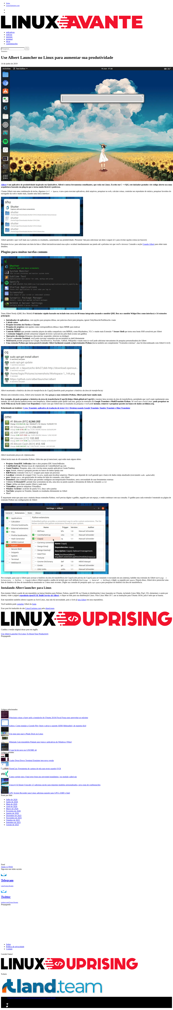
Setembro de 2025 (13, 822)
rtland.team (49, 608)
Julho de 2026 (11, 799)
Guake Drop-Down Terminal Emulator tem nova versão (31, 760)
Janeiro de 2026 (12, 813)
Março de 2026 (12, 809)
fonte (34, 604)
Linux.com (13, 5)
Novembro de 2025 (14, 818)
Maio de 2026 (11, 804)
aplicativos (10, 32)
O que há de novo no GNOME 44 (23, 750)
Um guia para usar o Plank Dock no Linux (26, 734)
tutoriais (9, 37)
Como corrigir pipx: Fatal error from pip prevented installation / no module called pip (43, 777)
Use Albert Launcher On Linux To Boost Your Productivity (25, 634)
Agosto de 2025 (12, 825)
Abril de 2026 (11, 806)
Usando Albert (148, 244)
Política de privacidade (15, 947)
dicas (8, 41)
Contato (9, 949)
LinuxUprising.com (33, 608)
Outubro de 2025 (13, 820)
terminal (9, 39)
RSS (11, 867)
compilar (20, 604)
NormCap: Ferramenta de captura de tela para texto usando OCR (35, 769)
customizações (12, 44)
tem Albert (82, 600)
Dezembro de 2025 (13, 815)
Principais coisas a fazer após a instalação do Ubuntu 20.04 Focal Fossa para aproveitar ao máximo (48, 718)
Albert (4, 185)
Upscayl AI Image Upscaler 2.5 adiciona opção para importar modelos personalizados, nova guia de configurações (54, 785)
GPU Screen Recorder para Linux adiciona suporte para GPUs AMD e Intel (39, 793)
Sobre (8, 3)
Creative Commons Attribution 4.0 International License (26, 998)
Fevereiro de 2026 (13, 811)
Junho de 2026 (12, 802)
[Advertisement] (77, 655)
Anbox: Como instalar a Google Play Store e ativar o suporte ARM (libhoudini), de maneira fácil (47, 726)
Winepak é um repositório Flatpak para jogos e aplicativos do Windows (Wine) (40, 742)
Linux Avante (51, 998)
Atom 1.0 (5, 867)
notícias (9, 34)
